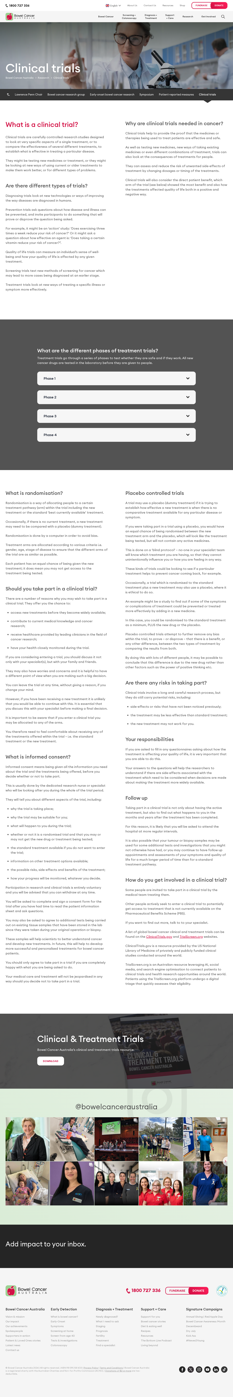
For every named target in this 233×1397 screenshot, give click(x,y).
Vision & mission (15, 1316)
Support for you (150, 1316)
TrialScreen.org (191, 937)
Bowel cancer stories (153, 1321)
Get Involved (208, 16)
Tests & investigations (64, 1340)
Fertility (100, 1335)
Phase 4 (50, 435)
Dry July (191, 1331)
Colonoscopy (59, 1345)
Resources (167, 5)
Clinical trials (207, 94)
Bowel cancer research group (66, 94)
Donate (219, 5)
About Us (132, 5)
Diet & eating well (151, 1326)
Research (188, 16)
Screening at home (62, 1331)
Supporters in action (18, 1335)
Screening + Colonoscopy (129, 16)
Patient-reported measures (176, 94)
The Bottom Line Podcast (156, 1340)
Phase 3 (50, 416)
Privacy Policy (91, 1367)
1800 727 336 (145, 1290)
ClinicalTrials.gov (159, 937)
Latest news (13, 1345)
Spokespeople (14, 1331)
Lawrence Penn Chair (28, 94)
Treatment (102, 1340)
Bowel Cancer (106, 16)
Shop (182, 5)
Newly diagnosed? (107, 1316)
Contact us (12, 1350)
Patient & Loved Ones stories (23, 1340)
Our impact (12, 1321)
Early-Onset (58, 1321)
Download (50, 1061)
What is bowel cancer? (64, 1316)
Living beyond (149, 1345)
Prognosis (102, 1331)
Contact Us (150, 5)
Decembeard (194, 1326)
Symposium (146, 94)
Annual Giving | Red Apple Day (204, 1316)
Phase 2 (50, 397)
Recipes (145, 1331)
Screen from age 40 (63, 1335)
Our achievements (16, 1326)
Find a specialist (105, 1345)
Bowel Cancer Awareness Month (205, 1321)
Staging (100, 1326)
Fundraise (201, 5)
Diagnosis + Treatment (151, 16)
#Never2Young (195, 1340)
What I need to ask (107, 1321)
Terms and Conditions (111, 1367)
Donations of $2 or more (118, 1370)
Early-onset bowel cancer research (112, 94)
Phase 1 (49, 378)
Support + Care (169, 16)
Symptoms (57, 1326)
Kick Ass (191, 1335)
